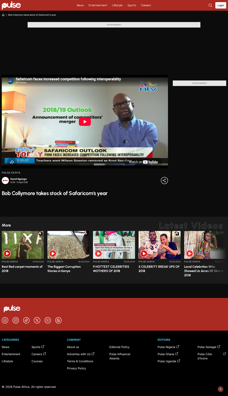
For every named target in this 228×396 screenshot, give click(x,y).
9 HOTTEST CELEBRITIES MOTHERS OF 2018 (111, 269)
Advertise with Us (78, 354)
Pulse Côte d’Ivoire (205, 356)
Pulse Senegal (207, 347)
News (80, 5)
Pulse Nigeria (166, 347)
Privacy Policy (76, 368)
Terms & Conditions (80, 361)
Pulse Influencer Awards (120, 356)
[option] (23, 256)
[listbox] (114, 255)
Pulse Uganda (167, 361)
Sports (132, 5)
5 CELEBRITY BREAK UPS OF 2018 (159, 269)
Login (220, 5)
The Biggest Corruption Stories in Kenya (64, 269)
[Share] (164, 180)
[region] (114, 255)
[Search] (211, 5)
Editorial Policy (119, 347)
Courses (37, 361)
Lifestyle (117, 5)
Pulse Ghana (166, 354)
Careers (146, 5)
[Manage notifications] (220, 389)
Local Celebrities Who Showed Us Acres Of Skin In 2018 (204, 271)
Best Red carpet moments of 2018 (22, 269)
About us (73, 347)
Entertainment (98, 5)
